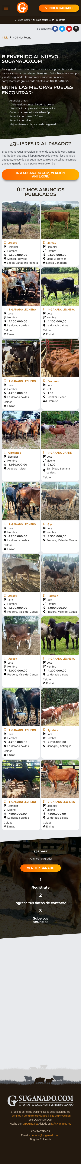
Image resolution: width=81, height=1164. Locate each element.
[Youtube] (69, 29)
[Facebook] (55, 29)
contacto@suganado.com (44, 1135)
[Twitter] (62, 29)
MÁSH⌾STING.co (61, 1123)
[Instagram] (76, 29)
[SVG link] (40, 1101)
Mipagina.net (30, 1123)
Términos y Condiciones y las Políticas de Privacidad (40, 1115)
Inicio (5, 37)
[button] (6, 8)
